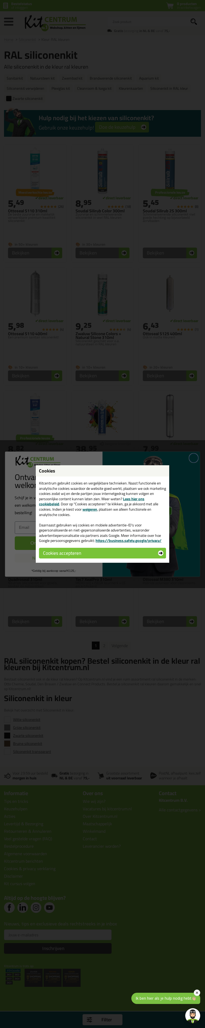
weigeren (89, 509)
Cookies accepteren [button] (62, 553)
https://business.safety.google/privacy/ (128, 540)
